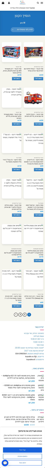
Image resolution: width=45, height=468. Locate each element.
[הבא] (16, 315)
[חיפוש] (38, 3)
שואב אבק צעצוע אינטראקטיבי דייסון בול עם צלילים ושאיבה (12, 253)
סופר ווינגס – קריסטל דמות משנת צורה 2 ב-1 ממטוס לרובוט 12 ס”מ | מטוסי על (34, 207)
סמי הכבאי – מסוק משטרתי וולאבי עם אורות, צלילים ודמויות (12, 116)
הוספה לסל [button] (39, 78)
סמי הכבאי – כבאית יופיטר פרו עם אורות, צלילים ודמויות (34, 115)
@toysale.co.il (31, 356)
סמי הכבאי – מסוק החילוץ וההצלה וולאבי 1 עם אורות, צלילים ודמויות (12, 207)
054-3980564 (21, 353)
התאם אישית (22, 456)
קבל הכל (22, 450)
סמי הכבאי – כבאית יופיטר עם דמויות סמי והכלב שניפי (33, 70)
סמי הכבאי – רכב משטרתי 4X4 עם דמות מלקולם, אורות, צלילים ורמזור (12, 71)
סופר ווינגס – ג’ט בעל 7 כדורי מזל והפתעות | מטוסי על (12, 161)
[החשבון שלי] (9, 2)
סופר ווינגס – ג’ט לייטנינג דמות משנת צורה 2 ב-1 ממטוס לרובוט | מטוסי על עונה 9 (33, 162)
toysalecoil (30, 359)
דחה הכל (22, 463)
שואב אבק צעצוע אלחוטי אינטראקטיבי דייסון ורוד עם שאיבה (34, 253)
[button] (41, 3)
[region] (22, 447)
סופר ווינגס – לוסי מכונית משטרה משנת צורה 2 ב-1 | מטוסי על (13, 298)
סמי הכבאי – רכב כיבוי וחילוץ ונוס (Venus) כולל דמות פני (33, 297)
